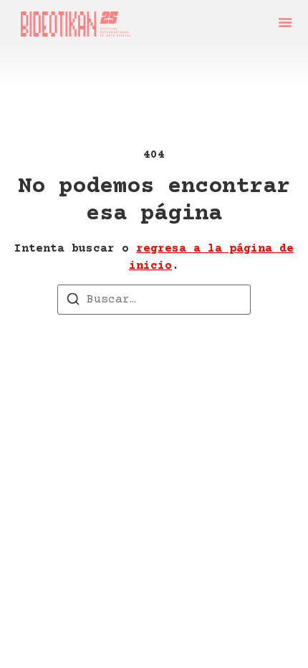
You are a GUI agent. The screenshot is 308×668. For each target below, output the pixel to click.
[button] (285, 22)
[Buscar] (73, 302)
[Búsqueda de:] (154, 300)
